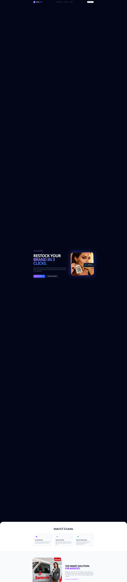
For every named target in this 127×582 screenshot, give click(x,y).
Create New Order (52, 276)
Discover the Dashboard (71, 579)
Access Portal (38, 276)
